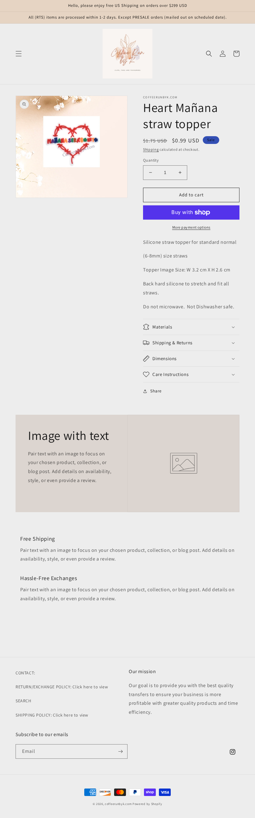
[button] (19, 53)
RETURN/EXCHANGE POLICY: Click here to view (62, 687)
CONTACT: (25, 673)
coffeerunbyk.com (118, 804)
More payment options (191, 227)
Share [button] (156, 391)
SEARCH (23, 701)
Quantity (151, 160)
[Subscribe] (120, 751)
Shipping (151, 149)
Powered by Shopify (147, 804)
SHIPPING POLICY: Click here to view (52, 715)
